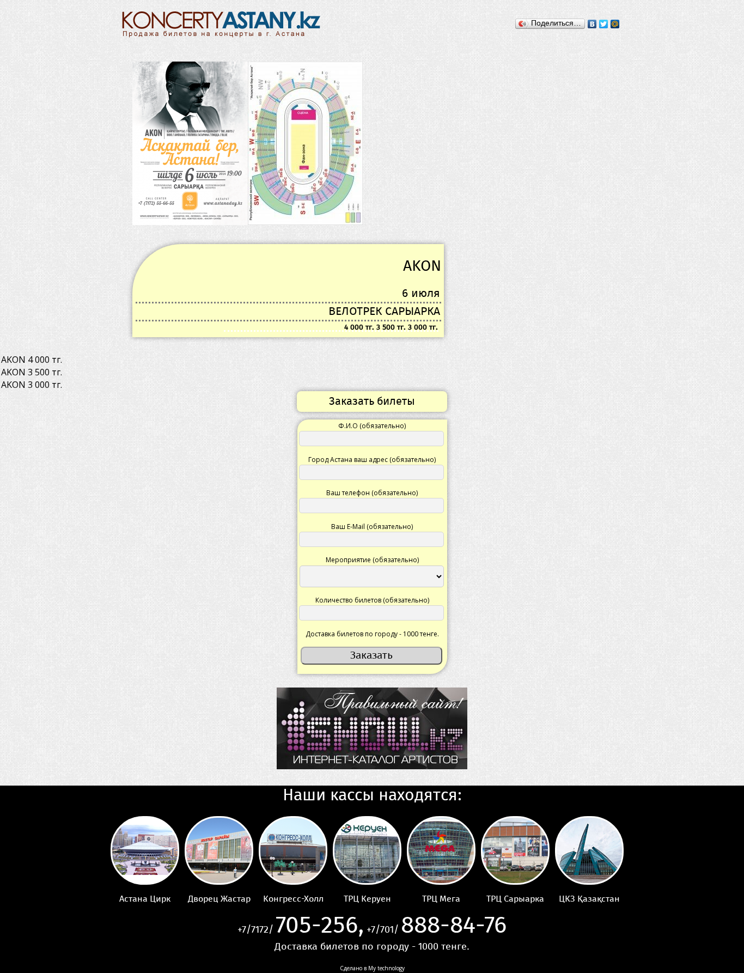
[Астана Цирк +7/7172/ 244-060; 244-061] (145, 850)
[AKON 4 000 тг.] (372, 360)
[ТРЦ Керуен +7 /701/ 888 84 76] (367, 850)
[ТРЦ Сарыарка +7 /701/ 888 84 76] (515, 850)
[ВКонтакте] (592, 24)
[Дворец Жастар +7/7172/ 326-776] (219, 850)
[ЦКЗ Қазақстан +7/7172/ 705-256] (589, 850)
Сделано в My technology (372, 968)
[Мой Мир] (615, 24)
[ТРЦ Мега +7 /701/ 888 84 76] (441, 850)
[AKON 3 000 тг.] (372, 385)
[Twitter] (603, 24)
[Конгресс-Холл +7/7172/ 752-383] (293, 850)
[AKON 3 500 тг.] (372, 372)
